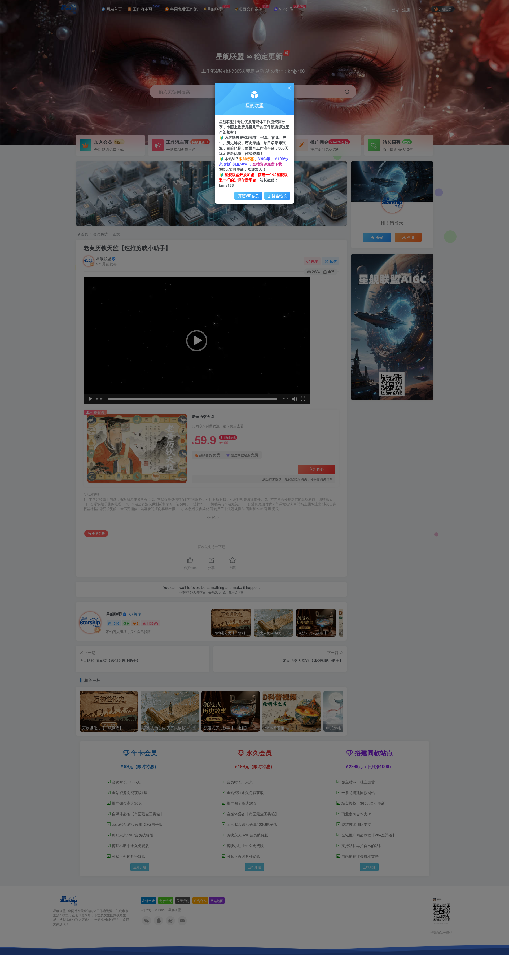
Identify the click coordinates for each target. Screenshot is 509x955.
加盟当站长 (277, 195)
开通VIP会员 (248, 195)
